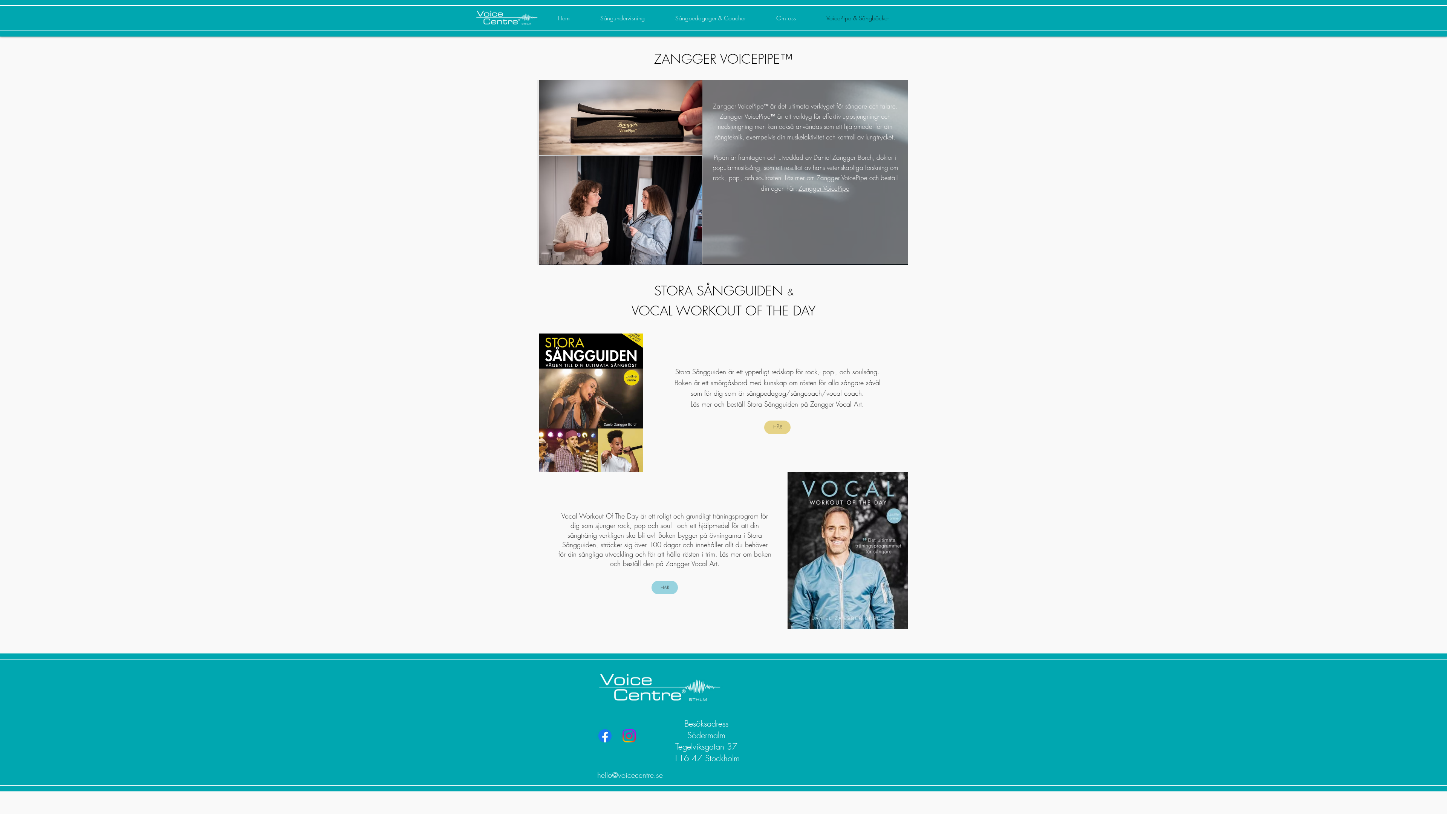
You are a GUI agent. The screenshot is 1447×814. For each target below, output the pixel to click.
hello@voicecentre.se (630, 775)
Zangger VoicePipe (823, 188)
